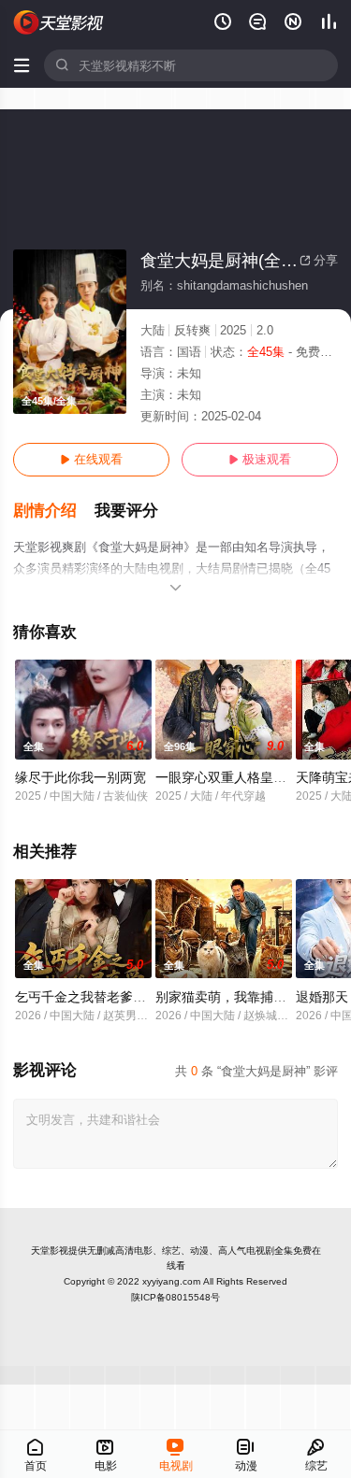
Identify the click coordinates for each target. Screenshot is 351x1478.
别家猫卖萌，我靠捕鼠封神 (234, 996)
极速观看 (259, 459)
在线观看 (91, 459)
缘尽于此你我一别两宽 (80, 777)
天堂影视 (49, 1250)
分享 (319, 260)
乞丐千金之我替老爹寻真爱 (93, 996)
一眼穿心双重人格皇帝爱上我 (240, 777)
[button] (54, 511)
